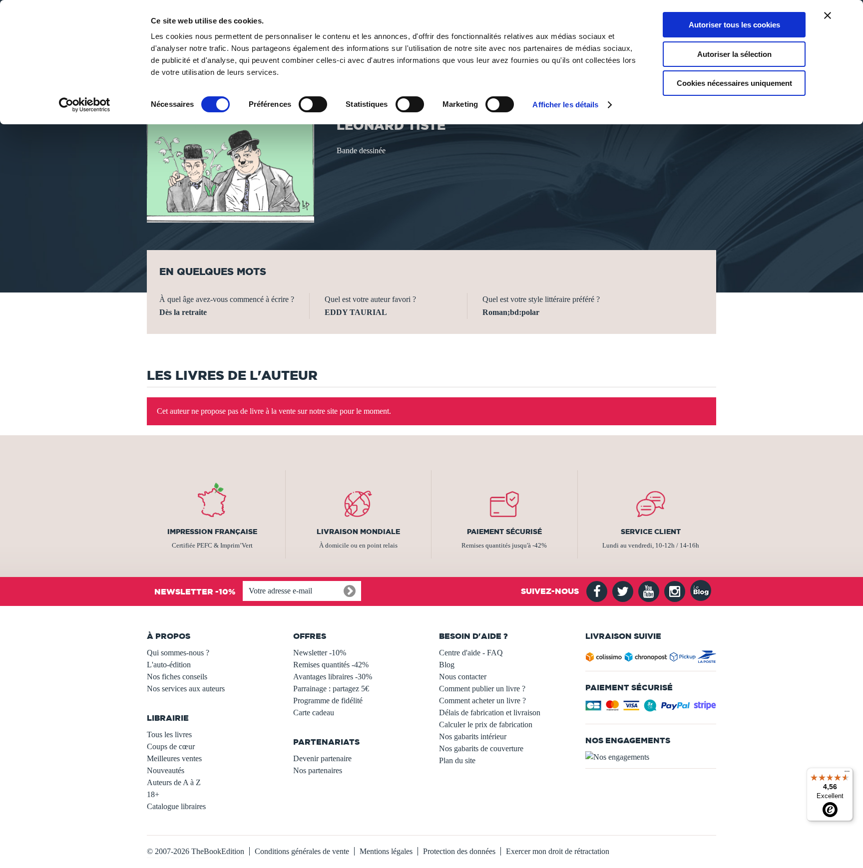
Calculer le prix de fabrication (485, 724)
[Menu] (847, 774)
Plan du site (457, 760)
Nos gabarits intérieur (472, 736)
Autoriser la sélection (734, 54)
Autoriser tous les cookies (734, 24)
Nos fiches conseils (177, 676)
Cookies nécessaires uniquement (734, 83)
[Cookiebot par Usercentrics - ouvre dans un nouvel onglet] (84, 104)
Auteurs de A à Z (174, 782)
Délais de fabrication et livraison (489, 712)
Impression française (212, 532)
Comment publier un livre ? (482, 688)
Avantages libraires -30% (332, 676)
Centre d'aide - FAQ (471, 652)
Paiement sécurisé (504, 532)
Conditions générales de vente (302, 851)
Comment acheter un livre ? (482, 700)
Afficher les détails (565, 104)
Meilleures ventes (174, 758)
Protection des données (459, 851)
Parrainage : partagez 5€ (331, 688)
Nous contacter (462, 676)
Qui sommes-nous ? (178, 652)
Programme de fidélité (328, 700)
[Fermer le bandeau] (827, 15)
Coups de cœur (171, 746)
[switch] (313, 104)
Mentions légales (386, 851)
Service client (651, 532)
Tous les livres (169, 734)
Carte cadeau (313, 712)
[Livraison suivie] (651, 658)
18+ (153, 794)
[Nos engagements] (651, 757)
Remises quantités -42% (331, 664)
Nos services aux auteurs (186, 688)
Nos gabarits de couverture (481, 748)
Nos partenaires (317, 770)
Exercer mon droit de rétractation (557, 851)
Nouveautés (165, 770)
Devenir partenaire (322, 758)
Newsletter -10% (319, 652)
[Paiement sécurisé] (651, 708)
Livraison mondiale (358, 532)
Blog (446, 664)
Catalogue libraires (176, 806)
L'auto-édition (169, 664)
